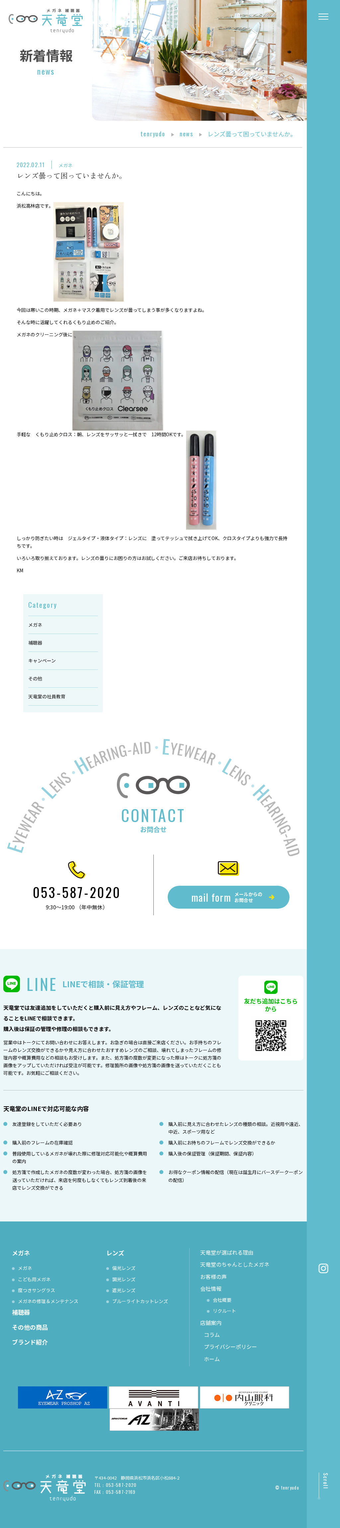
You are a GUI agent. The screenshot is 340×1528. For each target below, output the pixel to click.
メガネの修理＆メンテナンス (48, 1301)
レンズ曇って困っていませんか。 (71, 175)
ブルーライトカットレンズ (140, 1301)
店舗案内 (210, 1323)
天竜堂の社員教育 (46, 696)
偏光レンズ (123, 1268)
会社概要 (222, 1299)
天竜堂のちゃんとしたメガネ (234, 1264)
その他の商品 (30, 1327)
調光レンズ (123, 1279)
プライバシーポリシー (230, 1347)
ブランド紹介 (30, 1342)
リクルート (224, 1310)
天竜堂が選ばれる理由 (226, 1252)
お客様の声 (213, 1277)
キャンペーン (42, 660)
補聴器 (35, 642)
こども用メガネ (34, 1279)
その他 (35, 678)
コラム (212, 1335)
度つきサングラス (36, 1290)
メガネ (65, 165)
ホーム (212, 1359)
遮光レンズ (123, 1290)
